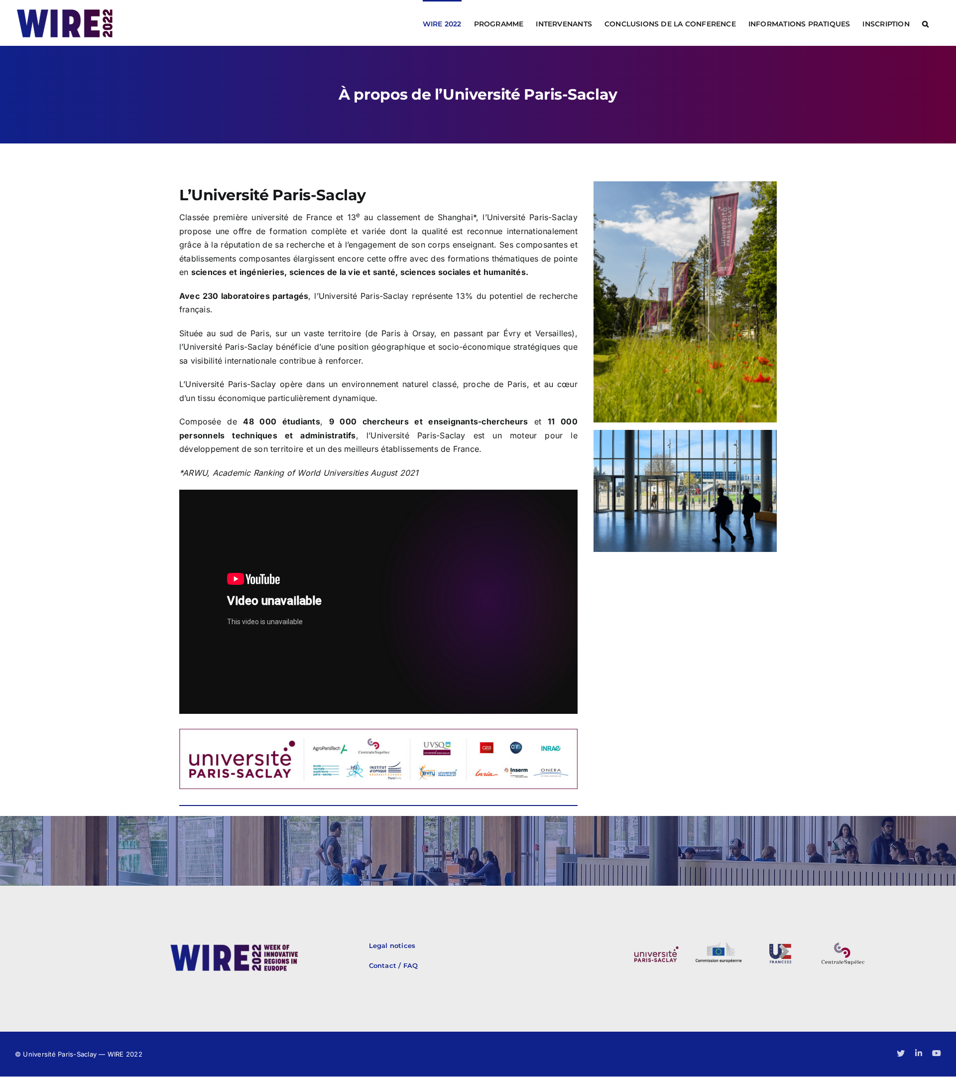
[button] (925, 23)
